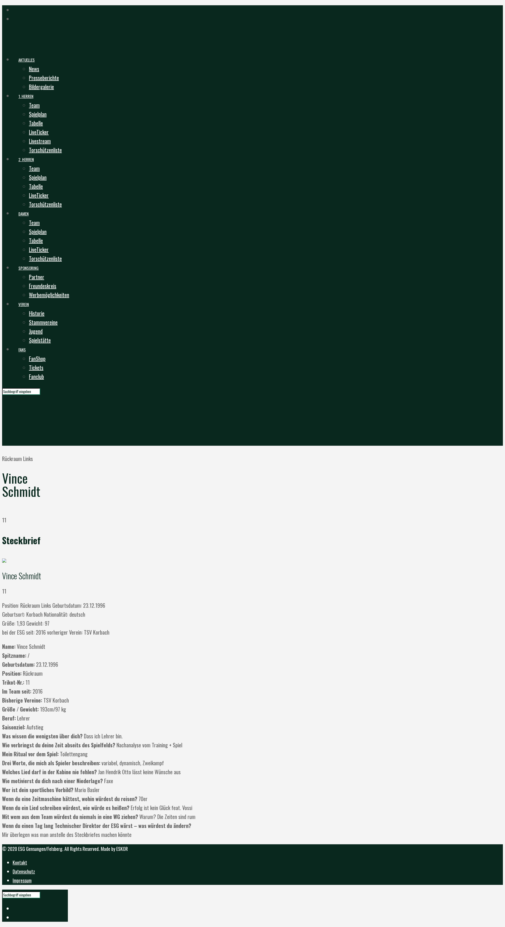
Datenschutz (24, 871)
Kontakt (20, 862)
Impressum (22, 880)
